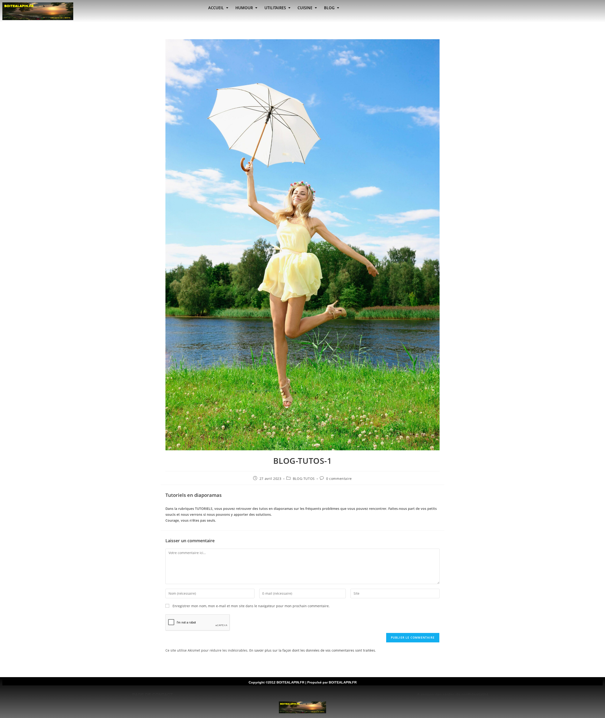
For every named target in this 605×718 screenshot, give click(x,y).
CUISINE (305, 7)
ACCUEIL (216, 7)
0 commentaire (339, 478)
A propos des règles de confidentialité (452, 694)
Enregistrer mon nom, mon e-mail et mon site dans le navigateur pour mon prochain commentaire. (251, 606)
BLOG (329, 7)
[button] (218, 7)
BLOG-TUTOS (304, 478)
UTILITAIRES (275, 7)
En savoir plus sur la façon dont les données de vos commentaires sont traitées (312, 650)
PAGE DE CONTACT (152, 694)
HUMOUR (244, 7)
